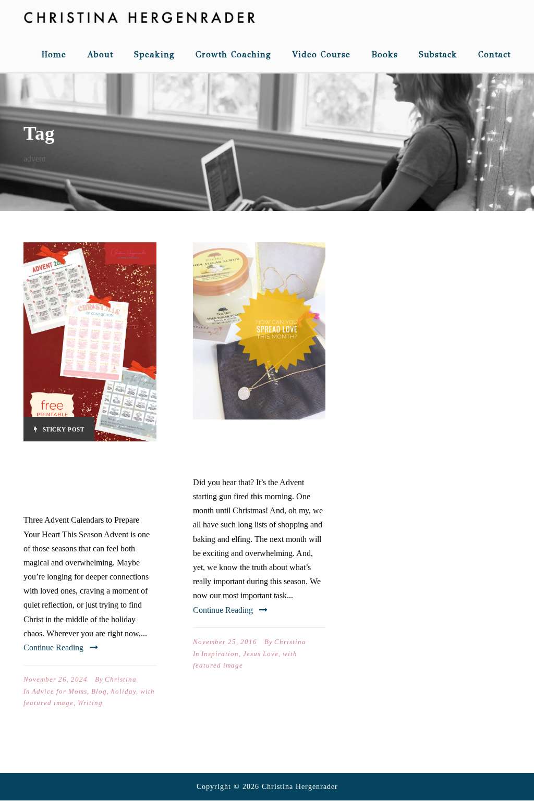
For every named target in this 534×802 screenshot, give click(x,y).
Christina (121, 679)
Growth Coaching (233, 54)
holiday (123, 691)
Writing (90, 703)
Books (384, 54)
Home (53, 54)
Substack (438, 54)
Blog (99, 691)
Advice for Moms (59, 691)
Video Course (321, 54)
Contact (494, 54)
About (100, 54)
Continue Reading (53, 647)
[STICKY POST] (89, 341)
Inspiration (220, 654)
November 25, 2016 (225, 642)
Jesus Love (260, 654)
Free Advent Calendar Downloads (69, 479)
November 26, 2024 (55, 679)
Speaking (154, 54)
